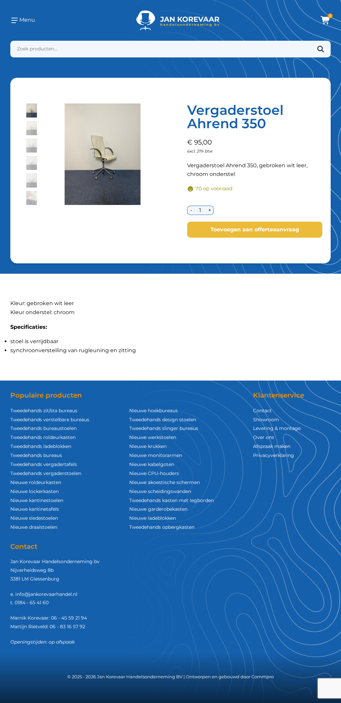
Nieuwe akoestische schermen (164, 482)
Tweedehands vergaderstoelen (45, 473)
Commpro (262, 676)
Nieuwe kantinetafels (34, 509)
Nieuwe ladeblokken (152, 518)
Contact (262, 411)
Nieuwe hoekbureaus (153, 411)
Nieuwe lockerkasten (34, 491)
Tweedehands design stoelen (162, 420)
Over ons (263, 437)
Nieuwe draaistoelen (33, 527)
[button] (31, 110)
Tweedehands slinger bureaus (163, 428)
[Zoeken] (321, 49)
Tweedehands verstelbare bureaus (49, 420)
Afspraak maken (271, 446)
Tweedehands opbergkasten (161, 527)
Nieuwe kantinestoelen (36, 500)
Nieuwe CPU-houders (154, 473)
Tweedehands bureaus (36, 455)
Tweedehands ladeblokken (40, 446)
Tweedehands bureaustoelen (43, 428)
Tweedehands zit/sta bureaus (43, 411)
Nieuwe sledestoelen (34, 518)
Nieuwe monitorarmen (155, 455)
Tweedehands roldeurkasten (43, 437)
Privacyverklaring (273, 455)
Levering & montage (277, 428)
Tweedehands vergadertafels (43, 464)
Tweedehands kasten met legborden (171, 500)
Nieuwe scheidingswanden (160, 491)
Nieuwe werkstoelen (152, 437)
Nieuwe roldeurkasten (35, 482)
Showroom (266, 420)
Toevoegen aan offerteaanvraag (254, 229)
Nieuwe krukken (148, 446)
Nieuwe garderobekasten (158, 509)
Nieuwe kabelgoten (151, 464)
